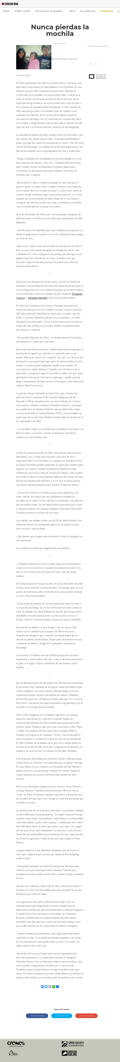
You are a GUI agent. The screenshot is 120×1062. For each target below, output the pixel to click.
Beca (72, 11)
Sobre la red (22, 11)
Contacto (106, 11)
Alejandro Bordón (37, 297)
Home (6, 11)
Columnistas (87, 11)
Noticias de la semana (48, 11)
